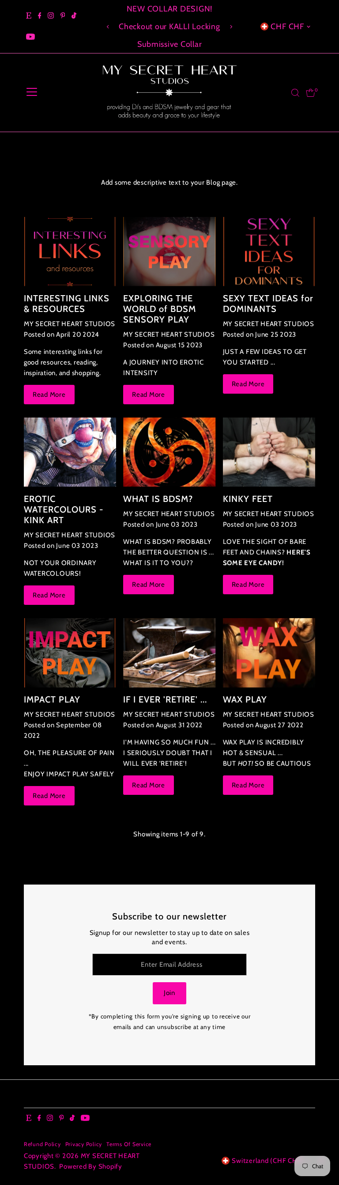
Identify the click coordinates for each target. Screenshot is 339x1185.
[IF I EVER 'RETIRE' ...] (169, 652)
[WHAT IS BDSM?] (169, 452)
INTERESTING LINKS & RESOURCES (66, 303)
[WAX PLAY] (269, 652)
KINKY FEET (248, 499)
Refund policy (42, 1144)
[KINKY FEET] (269, 452)
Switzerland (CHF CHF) (268, 1161)
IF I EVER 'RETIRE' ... (165, 699)
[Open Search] (295, 93)
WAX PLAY (245, 699)
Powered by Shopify (90, 1166)
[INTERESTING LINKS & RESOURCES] (70, 251)
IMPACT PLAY (52, 699)
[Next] (231, 27)
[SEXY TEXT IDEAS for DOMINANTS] (269, 251)
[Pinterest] (63, 16)
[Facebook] (40, 16)
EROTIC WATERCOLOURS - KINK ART (63, 509)
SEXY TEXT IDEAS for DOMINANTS (268, 303)
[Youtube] (30, 37)
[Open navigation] (32, 93)
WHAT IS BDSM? (158, 499)
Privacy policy (83, 1144)
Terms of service (128, 1144)
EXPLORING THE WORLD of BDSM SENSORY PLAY (159, 309)
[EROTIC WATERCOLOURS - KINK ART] (70, 452)
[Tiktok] (74, 16)
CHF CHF (287, 26)
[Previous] (108, 27)
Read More (49, 395)
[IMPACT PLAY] (70, 652)
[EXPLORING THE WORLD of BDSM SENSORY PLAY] (169, 251)
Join (169, 993)
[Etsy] (29, 16)
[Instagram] (50, 16)
